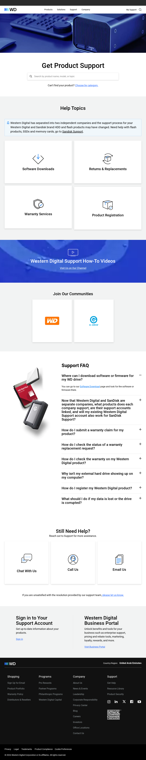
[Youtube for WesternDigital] (139, 702)
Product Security (115, 694)
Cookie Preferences (63, 749)
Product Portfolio (16, 688)
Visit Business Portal (94, 647)
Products (48, 9)
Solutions (61, 9)
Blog (75, 711)
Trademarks (26, 749)
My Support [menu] (131, 10)
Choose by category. (86, 85)
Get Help (111, 683)
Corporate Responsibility (85, 699)
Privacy (8, 749)
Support (73, 9)
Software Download (90, 386)
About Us (77, 683)
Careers (77, 716)
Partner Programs (47, 688)
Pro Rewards (45, 683)
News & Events (80, 688)
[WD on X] (124, 702)
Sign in (19, 639)
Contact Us (78, 733)
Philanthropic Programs (51, 694)
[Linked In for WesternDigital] (116, 702)
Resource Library (115, 688)
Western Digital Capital (50, 699)
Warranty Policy (15, 694)
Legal (16, 749)
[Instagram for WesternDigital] (109, 702)
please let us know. (113, 595)
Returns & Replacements (108, 169)
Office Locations (81, 727)
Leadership (78, 694)
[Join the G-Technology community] (94, 321)
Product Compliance (44, 749)
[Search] (140, 9)
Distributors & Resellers (19, 699)
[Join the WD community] (52, 321)
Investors (77, 722)
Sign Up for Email (16, 683)
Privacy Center (80, 705)
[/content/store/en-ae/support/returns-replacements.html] (108, 160)
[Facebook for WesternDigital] (132, 702)
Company (86, 9)
